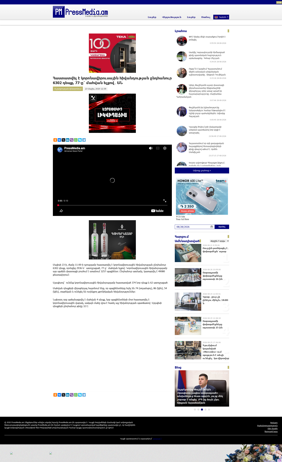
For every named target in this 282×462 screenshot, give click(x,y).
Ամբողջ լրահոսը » (202, 170)
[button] (195, 409)
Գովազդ (274, 422)
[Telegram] (84, 140)
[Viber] (71, 140)
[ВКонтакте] (59, 140)
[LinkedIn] (67, 140)
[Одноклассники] (55, 140)
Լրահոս (181, 30)
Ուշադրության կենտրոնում (67, 88)
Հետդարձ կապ (271, 431)
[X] (63, 140)
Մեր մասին (273, 428)
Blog (178, 367)
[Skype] (80, 140)
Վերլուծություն (171, 17)
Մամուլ (205, 17)
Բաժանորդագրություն (267, 425)
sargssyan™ (157, 439)
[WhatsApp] (76, 140)
